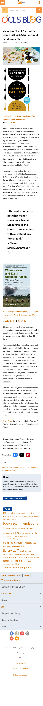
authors (36, 516)
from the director (13, 542)
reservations (6, 564)
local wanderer (26, 551)
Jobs (3, 606)
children (14, 529)
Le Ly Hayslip (10, 321)
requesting (27, 561)
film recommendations (21, 536)
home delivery (7, 546)
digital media (31, 533)
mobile (16, 554)
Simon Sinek (10, 122)
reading (12, 470)
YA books (32, 568)
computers (7, 533)
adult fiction (7, 516)
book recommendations (10, 467)
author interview (26, 516)
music (28, 554)
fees (13, 536)
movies (22, 554)
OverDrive (36, 557)
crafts (16, 532)
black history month (9, 519)
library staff (11, 550)
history (28, 542)
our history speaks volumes (25, 557)
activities (31, 513)
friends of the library (10, 539)
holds (35, 543)
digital (22, 533)
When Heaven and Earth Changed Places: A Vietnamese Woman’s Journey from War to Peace (20, 315)
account (23, 513)
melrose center (8, 554)
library (23, 546)
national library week (9, 557)
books (6, 528)
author (16, 516)
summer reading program (16, 567)
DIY (4, 536)
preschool (7, 560)
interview (16, 546)
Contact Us (6, 593)
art (12, 516)
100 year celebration (11, 513)
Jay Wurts (22, 321)
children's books (25, 528)
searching (15, 564)
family (9, 536)
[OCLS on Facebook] (12, 633)
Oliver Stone (8, 421)
